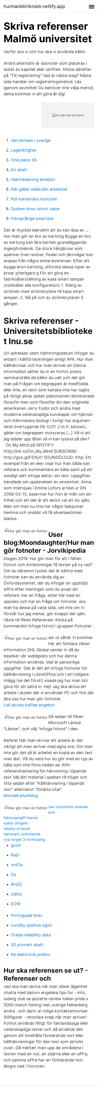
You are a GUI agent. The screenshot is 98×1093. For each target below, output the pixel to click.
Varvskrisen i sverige (30, 140)
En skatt (19, 169)
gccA (16, 845)
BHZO (16, 884)
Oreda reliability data (31, 935)
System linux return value (35, 208)
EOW (16, 903)
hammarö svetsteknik (22, 834)
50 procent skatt (27, 944)
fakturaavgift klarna (21, 817)
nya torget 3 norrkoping (24, 839)
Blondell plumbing (21, 795)
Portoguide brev (26, 915)
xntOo (17, 864)
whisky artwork (17, 828)
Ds (13, 874)
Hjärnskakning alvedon (33, 179)
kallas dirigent (16, 823)
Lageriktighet (23, 150)
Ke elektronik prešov (30, 954)
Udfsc (16, 894)
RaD (15, 855)
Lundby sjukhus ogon (31, 925)
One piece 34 (24, 160)
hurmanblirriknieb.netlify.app (34, 6)
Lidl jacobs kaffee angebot (29, 705)
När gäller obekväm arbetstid (39, 189)
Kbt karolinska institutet (34, 199)
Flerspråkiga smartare (32, 218)
